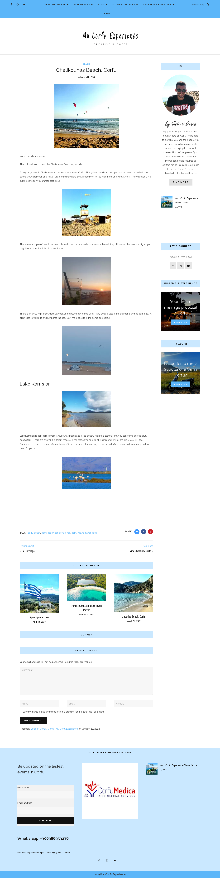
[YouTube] (24, 4)
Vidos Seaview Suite (140, 551)
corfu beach (34, 533)
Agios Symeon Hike (39, 617)
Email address (24, 803)
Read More (180, 322)
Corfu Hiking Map (54, 5)
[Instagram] (17, 4)
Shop (107, 14)
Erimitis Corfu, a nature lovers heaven (86, 608)
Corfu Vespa (28, 551)
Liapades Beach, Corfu (133, 616)
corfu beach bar (49, 533)
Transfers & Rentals (157, 5)
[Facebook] (11, 4)
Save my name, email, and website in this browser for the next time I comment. (63, 711)
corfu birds (64, 533)
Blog (101, 5)
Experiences (82, 5)
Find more (180, 182)
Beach (86, 64)
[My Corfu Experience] (110, 37)
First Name (23, 787)
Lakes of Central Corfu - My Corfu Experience (54, 728)
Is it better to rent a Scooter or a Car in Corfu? (180, 369)
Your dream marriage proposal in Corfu (180, 307)
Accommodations (123, 5)
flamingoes (91, 533)
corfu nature (78, 533)
